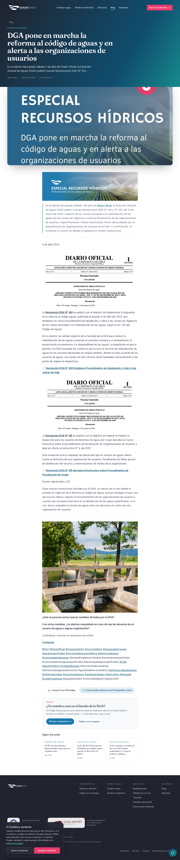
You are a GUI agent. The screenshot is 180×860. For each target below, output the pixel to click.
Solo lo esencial (19, 850)
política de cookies (14, 843)
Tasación (137, 797)
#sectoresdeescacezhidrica (81, 653)
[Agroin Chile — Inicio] (22, 8)
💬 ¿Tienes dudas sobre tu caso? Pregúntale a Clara (107, 690)
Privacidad (124, 851)
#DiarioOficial (57, 649)
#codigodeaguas (70, 666)
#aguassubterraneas (115, 649)
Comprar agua (63, 7)
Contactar (48, 642)
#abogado (125, 674)
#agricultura (112, 674)
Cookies (145, 851)
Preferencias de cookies (162, 851)
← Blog (10, 22)
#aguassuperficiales (53, 653)
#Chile (123, 662)
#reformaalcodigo (52, 674)
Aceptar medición (47, 850)
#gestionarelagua (95, 674)
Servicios (102, 7)
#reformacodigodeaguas (123, 670)
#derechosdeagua (108, 653)
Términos (136, 851)
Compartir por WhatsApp (63, 690)
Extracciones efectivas (143, 806)
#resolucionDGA (75, 649)
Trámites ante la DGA (142, 802)
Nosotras (123, 7)
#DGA (45, 649)
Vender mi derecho (84, 7)
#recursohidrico (93, 649)
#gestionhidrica (51, 666)
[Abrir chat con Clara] (173, 853)
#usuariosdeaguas (73, 674)
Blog (113, 7)
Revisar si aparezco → (60, 721)
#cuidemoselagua (52, 678)
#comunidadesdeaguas (55, 657)
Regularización (140, 788)
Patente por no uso (142, 793)
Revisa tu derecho (159, 7)
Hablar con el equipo (89, 721)
